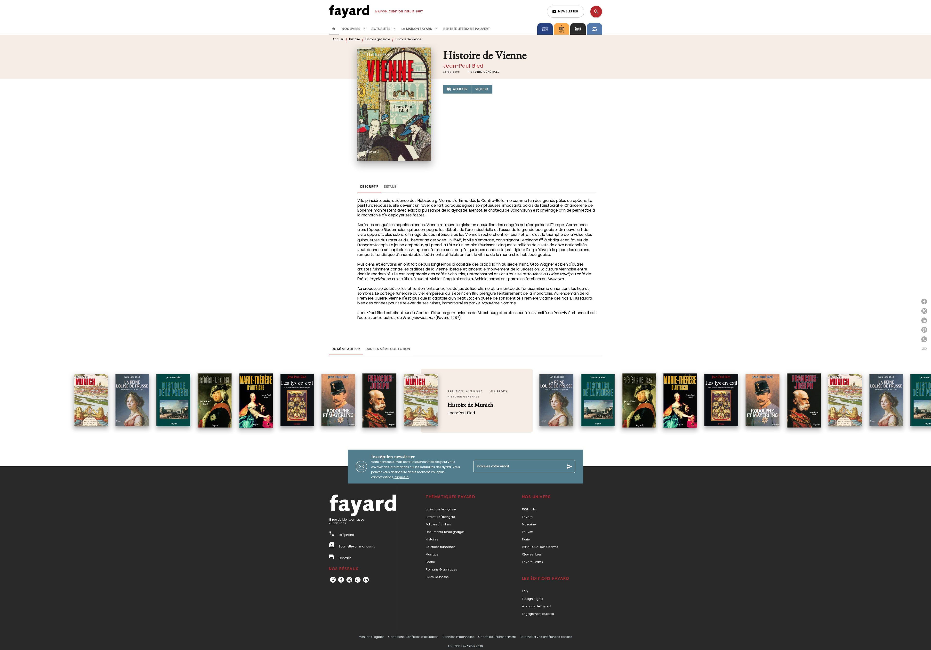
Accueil (338, 39)
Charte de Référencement (497, 637)
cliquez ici (401, 477)
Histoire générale (377, 39)
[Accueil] (349, 11)
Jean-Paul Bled (463, 65)
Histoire (354, 39)
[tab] (334, 29)
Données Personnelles (458, 637)
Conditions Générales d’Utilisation (413, 637)
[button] (565, 12)
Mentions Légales (371, 637)
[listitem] (333, 580)
